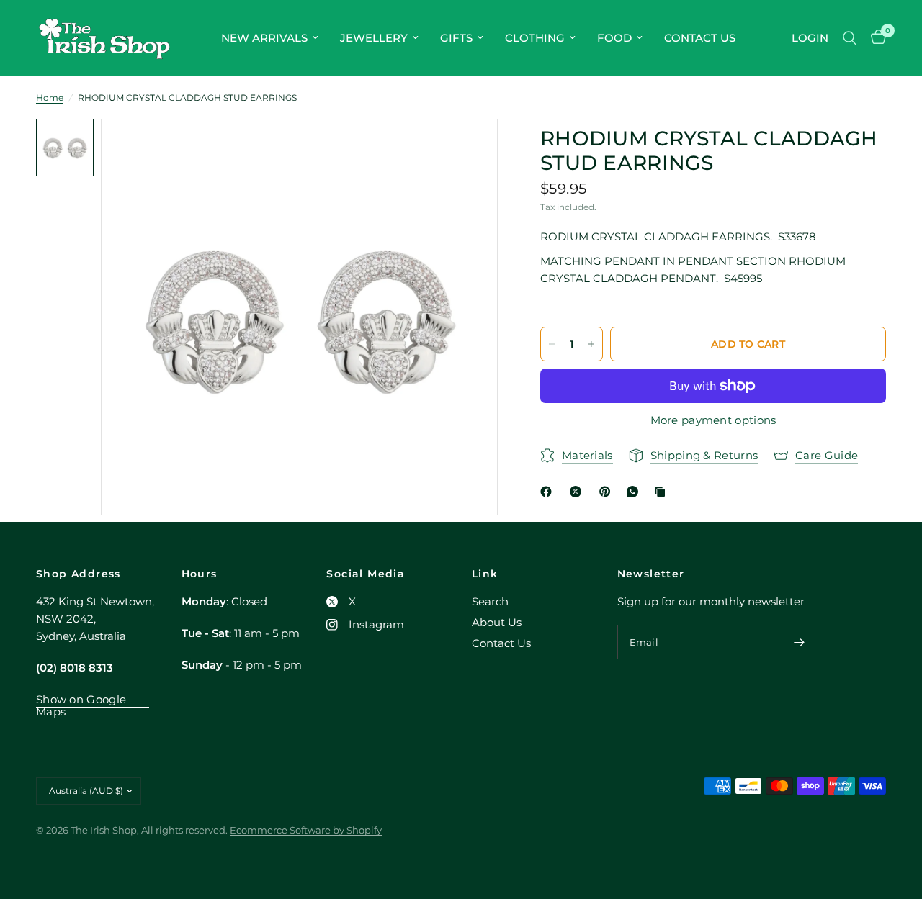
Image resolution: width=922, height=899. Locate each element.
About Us (497, 622)
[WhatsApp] (635, 491)
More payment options (713, 420)
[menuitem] (269, 38)
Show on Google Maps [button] (81, 699)
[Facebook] (549, 491)
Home (49, 97)
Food (614, 38)
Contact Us (699, 38)
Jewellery (374, 38)
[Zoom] (467, 149)
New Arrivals (264, 38)
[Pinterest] (608, 491)
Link (485, 574)
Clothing (535, 38)
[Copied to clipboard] (662, 491)
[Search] (850, 38)
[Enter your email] (798, 642)
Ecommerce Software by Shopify (306, 830)
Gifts (456, 38)
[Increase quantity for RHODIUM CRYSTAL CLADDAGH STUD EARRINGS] (591, 344)
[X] (578, 491)
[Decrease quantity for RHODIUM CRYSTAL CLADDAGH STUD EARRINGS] (552, 344)
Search (490, 601)
